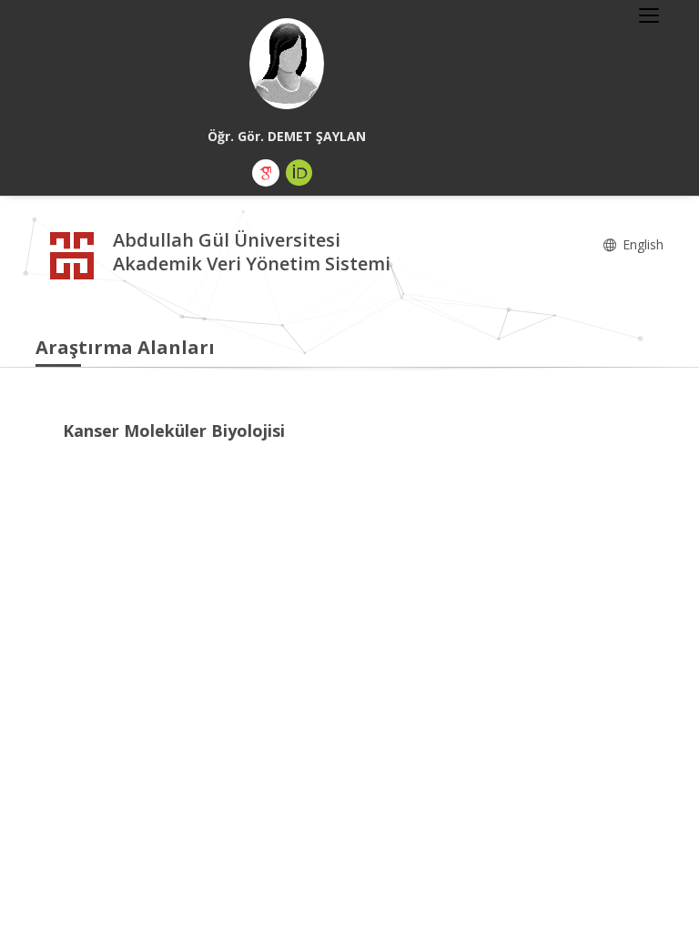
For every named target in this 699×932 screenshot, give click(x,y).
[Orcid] (299, 173)
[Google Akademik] (265, 173)
